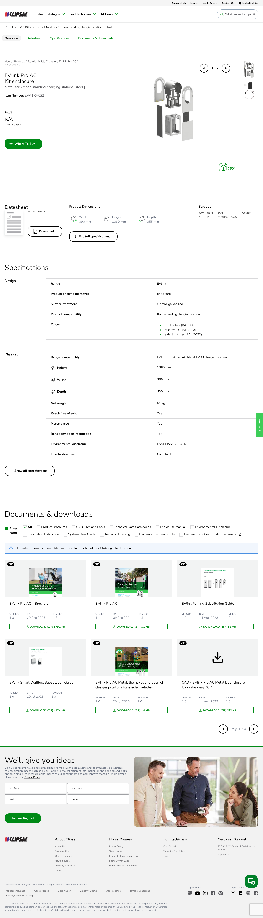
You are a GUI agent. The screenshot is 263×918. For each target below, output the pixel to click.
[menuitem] (49, 14)
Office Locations (63, 856)
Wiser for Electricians (174, 851)
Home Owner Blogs (119, 860)
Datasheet (34, 38)
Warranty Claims (88, 890)
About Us (60, 846)
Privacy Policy (32, 777)
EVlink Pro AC (67, 61)
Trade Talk (168, 856)
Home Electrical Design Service (125, 856)
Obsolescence (113, 890)
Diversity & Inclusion (65, 865)
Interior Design (116, 846)
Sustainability (62, 851)
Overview (11, 38)
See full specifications (94, 236)
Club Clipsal (169, 846)
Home (8, 61)
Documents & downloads (95, 38)
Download (46, 231)
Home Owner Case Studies (123, 865)
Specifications (60, 38)
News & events (62, 860)
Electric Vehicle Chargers (42, 61)
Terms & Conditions (140, 890)
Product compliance (15, 890)
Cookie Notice (41, 890)
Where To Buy (24, 144)
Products (19, 61)
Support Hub (224, 854)
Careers (59, 870)
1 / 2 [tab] (215, 68)
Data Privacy (64, 890)
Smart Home (115, 851)
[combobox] (98, 799)
